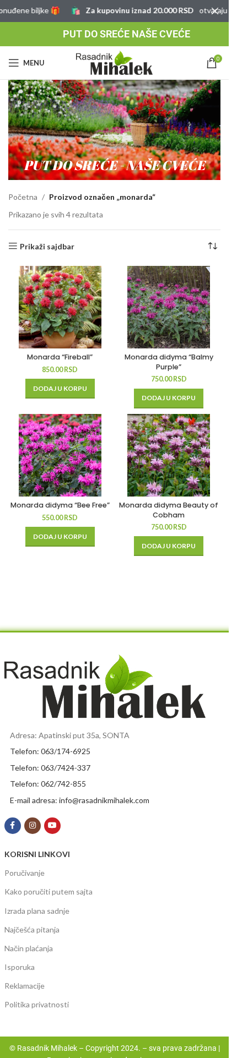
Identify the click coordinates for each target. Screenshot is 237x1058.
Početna (22, 196)
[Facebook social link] (12, 825)
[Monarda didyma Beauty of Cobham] (169, 455)
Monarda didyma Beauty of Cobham (168, 510)
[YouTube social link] (52, 825)
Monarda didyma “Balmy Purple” (169, 362)
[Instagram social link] (32, 825)
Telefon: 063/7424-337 (50, 767)
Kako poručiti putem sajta (48, 891)
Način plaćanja (28, 948)
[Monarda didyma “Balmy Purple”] (169, 307)
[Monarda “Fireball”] (60, 307)
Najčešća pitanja (32, 929)
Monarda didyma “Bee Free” (60, 505)
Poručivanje (24, 872)
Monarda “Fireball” (60, 357)
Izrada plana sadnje (36, 910)
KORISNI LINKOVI (37, 854)
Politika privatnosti (36, 1004)
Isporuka (19, 967)
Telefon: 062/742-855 (48, 783)
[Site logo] (114, 62)
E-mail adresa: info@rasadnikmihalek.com (79, 800)
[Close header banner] (215, 11)
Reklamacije (24, 985)
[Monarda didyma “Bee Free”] (60, 455)
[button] (60, 389)
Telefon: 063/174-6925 (50, 751)
